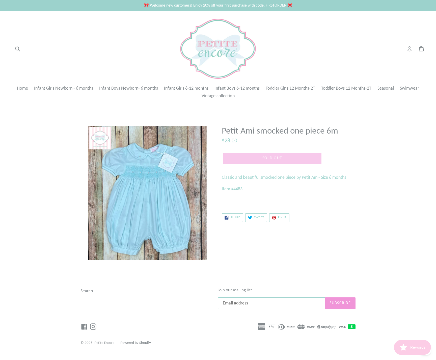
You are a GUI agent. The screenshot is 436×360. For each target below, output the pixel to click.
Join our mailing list (235, 290)
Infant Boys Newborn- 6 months (128, 88)
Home (22, 88)
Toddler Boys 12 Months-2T (346, 88)
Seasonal (385, 88)
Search (86, 291)
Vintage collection (218, 96)
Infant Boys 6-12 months (237, 88)
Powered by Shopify (135, 343)
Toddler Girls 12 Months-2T (290, 88)
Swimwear (409, 88)
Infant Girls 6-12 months (186, 88)
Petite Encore (104, 343)
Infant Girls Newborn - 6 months (63, 88)
